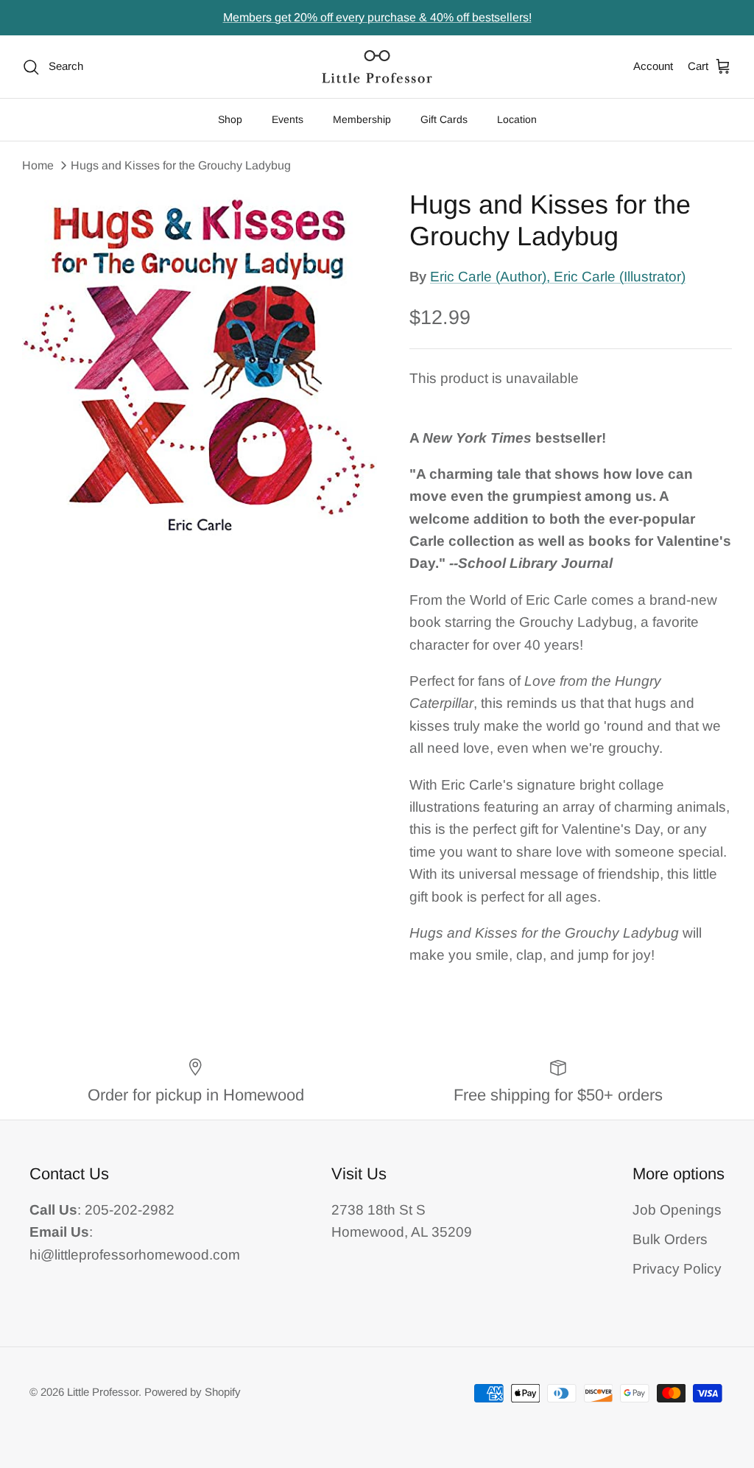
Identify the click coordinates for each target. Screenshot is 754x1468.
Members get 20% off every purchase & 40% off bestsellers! (377, 17)
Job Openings (677, 1210)
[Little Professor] (377, 66)
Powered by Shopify (192, 1392)
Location (517, 119)
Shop (230, 119)
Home (38, 165)
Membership (362, 119)
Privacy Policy (677, 1268)
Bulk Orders (670, 1239)
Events (287, 119)
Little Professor (102, 1392)
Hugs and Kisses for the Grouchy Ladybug (181, 165)
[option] (199, 366)
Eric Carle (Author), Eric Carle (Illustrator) (558, 276)
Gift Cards (444, 119)
